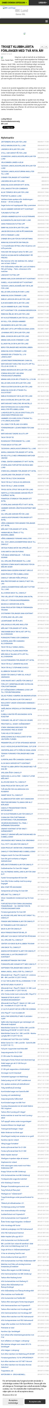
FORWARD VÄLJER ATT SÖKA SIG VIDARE (17, 720)
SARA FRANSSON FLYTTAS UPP (13, 224)
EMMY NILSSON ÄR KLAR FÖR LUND (15, 228)
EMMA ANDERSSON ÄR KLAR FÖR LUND (16, 370)
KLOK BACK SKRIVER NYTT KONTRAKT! (15, 763)
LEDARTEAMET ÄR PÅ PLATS (12, 621)
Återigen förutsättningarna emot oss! (15, 1186)
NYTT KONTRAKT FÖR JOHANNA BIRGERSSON (18, 310)
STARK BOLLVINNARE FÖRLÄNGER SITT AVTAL (18, 471)
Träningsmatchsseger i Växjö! (12, 1129)
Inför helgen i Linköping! (10, 1350)
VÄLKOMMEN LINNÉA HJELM (12, 162)
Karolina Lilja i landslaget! (10, 1331)
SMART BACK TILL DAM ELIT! (12, 795)
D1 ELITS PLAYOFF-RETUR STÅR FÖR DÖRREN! (18, 1009)
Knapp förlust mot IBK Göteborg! (13, 1172)
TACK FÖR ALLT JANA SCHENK (12, 486)
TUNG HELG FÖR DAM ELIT (11, 733)
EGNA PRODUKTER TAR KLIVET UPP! (14, 786)
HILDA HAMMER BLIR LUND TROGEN (15, 307)
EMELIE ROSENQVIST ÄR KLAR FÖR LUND (16, 396)
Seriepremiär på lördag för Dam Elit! (14, 891)
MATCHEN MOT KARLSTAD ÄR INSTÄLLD (16, 403)
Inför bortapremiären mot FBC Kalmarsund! (17, 1320)
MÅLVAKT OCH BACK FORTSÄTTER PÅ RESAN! (18, 936)
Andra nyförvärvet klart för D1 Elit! (13, 1147)
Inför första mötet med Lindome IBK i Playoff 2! (18, 994)
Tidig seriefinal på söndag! (11, 1088)
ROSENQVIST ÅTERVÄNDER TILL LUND (15, 441)
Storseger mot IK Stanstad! (11, 1073)
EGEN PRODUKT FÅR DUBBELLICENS (15, 574)
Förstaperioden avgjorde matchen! (14, 1179)
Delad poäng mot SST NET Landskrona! (16, 1080)
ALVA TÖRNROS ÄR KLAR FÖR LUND (15, 192)
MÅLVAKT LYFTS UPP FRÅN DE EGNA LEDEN (17, 329)
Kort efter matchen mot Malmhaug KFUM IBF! (18, 1354)
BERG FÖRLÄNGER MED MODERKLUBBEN (17, 347)
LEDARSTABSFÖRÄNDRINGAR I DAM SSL (16, 360)
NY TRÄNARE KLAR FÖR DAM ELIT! (14, 925)
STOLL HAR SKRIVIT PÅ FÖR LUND (14, 153)
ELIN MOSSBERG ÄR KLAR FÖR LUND (15, 303)
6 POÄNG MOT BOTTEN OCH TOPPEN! (15, 1039)
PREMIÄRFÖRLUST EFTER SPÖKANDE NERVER (18, 743)
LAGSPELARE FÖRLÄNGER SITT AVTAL (15, 475)
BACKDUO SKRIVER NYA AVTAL (13, 604)
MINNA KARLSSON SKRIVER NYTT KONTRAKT (18, 279)
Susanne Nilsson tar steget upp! (13, 1125)
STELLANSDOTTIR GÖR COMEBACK (14, 189)
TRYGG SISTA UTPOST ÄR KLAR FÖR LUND (17, 490)
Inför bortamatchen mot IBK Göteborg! (15, 1175)
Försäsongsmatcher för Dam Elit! (13, 912)
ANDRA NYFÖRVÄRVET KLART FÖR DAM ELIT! (18, 951)
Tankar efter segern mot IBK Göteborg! (15, 1270)
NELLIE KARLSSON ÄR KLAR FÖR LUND (16, 383)
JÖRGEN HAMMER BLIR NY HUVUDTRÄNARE (18, 216)
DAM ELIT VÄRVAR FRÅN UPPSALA (14, 578)
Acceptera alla (35, 1402)
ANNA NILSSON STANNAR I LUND (14, 295)
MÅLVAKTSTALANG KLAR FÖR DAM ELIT (16, 699)
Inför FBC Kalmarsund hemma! (12, 1233)
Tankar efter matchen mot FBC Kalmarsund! (17, 1317)
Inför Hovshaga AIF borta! (10, 1225)
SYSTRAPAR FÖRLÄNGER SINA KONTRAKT (17, 613)
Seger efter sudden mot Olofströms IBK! (16, 1324)
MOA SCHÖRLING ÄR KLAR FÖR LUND (15, 400)
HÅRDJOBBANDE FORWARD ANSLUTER (16, 538)
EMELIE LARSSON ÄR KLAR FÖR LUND (15, 299)
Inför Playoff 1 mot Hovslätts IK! (13, 1013)
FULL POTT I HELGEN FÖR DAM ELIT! (14, 844)
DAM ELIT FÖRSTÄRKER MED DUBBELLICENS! (18, 852)
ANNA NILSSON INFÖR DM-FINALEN (14, 242)
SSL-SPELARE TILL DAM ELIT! (12, 940)
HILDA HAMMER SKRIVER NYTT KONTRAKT (17, 209)
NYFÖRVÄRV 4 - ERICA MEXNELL (13, 1374)
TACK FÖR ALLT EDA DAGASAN (13, 478)
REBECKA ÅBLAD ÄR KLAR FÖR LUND (15, 314)
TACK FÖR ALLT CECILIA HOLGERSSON (15, 482)
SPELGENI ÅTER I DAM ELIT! (11, 773)
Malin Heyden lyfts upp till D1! (12, 1237)
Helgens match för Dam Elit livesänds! (15, 855)
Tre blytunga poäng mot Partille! (13, 1207)
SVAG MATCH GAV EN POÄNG (12, 552)
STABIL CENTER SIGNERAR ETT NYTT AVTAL (17, 462)
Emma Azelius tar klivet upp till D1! (14, 1257)
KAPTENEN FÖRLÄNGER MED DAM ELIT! (16, 968)
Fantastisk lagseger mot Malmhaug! (14, 1077)
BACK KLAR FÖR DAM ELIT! (11, 929)
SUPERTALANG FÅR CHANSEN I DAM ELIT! (17, 760)
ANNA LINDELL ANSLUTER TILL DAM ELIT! (17, 972)
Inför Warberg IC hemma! (10, 1183)
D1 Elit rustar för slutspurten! (11, 1056)
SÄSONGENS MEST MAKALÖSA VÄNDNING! (17, 840)
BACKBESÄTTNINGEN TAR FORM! (13, 960)
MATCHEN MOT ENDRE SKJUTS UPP (14, 434)
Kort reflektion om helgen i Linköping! (15, 1341)
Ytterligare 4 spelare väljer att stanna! (14, 1158)
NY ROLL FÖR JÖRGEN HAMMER (13, 321)
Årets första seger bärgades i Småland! (16, 1222)
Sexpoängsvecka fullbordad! (12, 1099)
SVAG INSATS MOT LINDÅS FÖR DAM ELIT (17, 681)
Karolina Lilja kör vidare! (10, 1140)
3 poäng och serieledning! (11, 1095)
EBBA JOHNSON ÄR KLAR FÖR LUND (15, 336)
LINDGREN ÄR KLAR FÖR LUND (13, 181)
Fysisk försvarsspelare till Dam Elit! (14, 878)
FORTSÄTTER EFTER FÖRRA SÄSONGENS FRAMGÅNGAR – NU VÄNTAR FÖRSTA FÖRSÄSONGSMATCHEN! (16, 906)
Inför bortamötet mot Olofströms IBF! (15, 1240)
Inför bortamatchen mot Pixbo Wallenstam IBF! (18, 1261)
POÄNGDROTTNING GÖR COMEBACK (15, 638)
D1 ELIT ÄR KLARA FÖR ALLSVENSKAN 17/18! (18, 981)
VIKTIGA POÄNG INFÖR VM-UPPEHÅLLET (16, 548)
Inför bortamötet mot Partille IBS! (13, 1298)
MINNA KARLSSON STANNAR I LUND (15, 340)
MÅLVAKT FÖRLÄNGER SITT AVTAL (14, 529)
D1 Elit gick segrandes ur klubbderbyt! (15, 1069)
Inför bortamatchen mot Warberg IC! (14, 1281)
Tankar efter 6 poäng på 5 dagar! (13, 1112)
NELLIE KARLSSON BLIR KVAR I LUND (15, 292)
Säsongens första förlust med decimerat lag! (18, 1060)
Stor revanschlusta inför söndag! (13, 1211)
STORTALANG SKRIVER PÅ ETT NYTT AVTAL (17, 505)
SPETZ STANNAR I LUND (10, 235)
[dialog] (24, 1392)
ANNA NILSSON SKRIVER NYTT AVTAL (15, 185)
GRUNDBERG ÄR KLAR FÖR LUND (14, 325)
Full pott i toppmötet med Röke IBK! (14, 1049)
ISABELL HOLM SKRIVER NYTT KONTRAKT (17, 282)
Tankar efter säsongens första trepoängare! (17, 1302)
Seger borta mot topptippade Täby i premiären (18, 205)
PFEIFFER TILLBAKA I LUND (11, 196)
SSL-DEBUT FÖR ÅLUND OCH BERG (14, 424)
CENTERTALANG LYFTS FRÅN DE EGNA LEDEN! (18, 750)
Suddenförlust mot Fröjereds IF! (13, 1214)
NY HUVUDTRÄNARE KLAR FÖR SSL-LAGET (17, 318)
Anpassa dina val (10, 1395)
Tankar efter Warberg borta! (11, 1278)
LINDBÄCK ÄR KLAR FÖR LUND (13, 149)
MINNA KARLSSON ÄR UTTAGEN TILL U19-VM (18, 379)
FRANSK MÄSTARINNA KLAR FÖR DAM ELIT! (18, 921)
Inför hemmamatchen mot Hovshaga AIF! (16, 1313)
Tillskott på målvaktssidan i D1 (12, 1203)
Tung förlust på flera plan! (10, 1190)
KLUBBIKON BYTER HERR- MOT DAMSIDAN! (17, 799)
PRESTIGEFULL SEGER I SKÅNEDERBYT (15, 724)
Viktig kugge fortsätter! (9, 1144)
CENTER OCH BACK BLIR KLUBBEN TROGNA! (17, 944)
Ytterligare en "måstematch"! (11, 1194)
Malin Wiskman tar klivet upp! (12, 1132)
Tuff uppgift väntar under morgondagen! (16, 1121)
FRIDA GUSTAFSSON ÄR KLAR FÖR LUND (16, 387)
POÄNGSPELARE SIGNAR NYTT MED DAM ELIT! (18, 964)
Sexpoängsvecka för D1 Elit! (11, 1052)
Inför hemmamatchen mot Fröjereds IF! (15, 1305)
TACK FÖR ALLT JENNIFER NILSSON (14, 664)
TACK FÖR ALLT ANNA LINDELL (13, 647)
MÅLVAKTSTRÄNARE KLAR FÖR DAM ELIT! (17, 865)
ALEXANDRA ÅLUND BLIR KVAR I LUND (16, 220)
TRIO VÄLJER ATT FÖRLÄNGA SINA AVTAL (17, 597)
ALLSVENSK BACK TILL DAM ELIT (13, 593)
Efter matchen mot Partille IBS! (12, 1294)
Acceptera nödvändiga (13, 1401)
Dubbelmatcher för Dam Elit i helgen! (14, 868)
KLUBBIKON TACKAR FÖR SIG (12, 671)
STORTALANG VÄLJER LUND (12, 617)
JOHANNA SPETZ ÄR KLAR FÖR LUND (15, 333)
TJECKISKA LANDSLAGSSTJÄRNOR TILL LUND (18, 448)
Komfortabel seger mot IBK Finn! (13, 1103)
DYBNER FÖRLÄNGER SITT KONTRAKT (15, 177)
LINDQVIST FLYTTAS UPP (10, 275)
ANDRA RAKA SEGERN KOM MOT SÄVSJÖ (17, 570)
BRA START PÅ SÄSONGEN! (11, 887)
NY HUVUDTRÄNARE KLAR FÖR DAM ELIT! (17, 814)
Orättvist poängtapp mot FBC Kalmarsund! (17, 1229)
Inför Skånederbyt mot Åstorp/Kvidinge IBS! (17, 1291)
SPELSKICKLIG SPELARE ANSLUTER (14, 625)
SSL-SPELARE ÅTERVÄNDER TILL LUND (16, 561)
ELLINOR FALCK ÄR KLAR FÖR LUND (14, 344)
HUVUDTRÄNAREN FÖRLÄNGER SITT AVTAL (17, 660)
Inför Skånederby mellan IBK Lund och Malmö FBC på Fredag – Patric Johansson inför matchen (18, 269)
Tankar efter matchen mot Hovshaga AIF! (16, 1309)
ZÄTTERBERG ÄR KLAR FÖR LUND (14, 142)
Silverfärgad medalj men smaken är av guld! (17, 1136)
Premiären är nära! (7, 1328)
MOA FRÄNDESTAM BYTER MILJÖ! (14, 933)
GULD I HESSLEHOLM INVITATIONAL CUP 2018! (18, 746)
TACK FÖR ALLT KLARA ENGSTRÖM (14, 651)
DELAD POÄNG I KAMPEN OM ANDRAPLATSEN (18, 696)
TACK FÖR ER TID (7, 437)
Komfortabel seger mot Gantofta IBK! (15, 1091)
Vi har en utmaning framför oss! (13, 1253)
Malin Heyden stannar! (9, 1155)
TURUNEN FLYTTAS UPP (10, 213)
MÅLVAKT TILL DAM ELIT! (10, 895)
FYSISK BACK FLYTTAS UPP (11, 445)
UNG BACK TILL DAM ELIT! (11, 947)
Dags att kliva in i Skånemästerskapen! (15, 1250)
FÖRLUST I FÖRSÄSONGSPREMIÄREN (15, 600)
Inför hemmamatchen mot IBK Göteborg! (16, 1274)
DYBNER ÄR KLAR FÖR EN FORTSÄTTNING (17, 239)
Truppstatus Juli (7, 1371)
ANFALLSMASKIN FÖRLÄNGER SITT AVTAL (17, 452)
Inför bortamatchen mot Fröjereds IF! (15, 1218)
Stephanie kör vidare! (9, 1162)
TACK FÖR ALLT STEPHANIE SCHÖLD (15, 668)
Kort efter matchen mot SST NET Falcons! (16, 1361)
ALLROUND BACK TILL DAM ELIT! (13, 782)
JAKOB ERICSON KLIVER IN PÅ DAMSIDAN (17, 231)
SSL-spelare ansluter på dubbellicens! (15, 1084)
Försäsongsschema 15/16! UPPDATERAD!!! (17, 1358)
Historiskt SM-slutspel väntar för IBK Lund (16, 252)
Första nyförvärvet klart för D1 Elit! (13, 1151)
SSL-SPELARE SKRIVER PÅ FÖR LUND (15, 514)
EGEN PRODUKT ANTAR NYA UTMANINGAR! (17, 848)
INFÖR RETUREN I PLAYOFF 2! (12, 985)
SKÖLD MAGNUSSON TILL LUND (13, 146)
